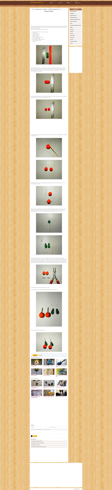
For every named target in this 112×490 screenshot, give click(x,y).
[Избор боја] (43, 429)
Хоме (52, 2)
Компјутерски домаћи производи (75, 19)
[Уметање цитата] (47, 429)
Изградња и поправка (73, 17)
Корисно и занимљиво (73, 21)
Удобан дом (72, 31)
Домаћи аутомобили (73, 11)
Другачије (71, 39)
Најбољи (60, 2)
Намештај (71, 33)
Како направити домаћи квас (35, 444)
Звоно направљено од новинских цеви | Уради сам (38, 446)
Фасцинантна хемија (73, 15)
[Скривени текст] (45, 429)
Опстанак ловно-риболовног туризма (75, 25)
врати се (35, 355)
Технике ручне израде (73, 41)
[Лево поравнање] (37, 429)
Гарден (71, 23)
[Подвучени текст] (34, 429)
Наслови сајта (76, 9)
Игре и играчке (72, 35)
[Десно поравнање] (40, 429)
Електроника (72, 13)
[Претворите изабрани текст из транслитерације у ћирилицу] (48, 429)
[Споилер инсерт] (49, 429)
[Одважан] (31, 429)
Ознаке (69, 2)
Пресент (71, 43)
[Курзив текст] (33, 429)
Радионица (71, 29)
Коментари (78, 2)
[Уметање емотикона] (42, 429)
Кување (71, 27)
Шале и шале (72, 37)
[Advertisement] (49, 18)
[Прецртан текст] (36, 429)
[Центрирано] (39, 429)
